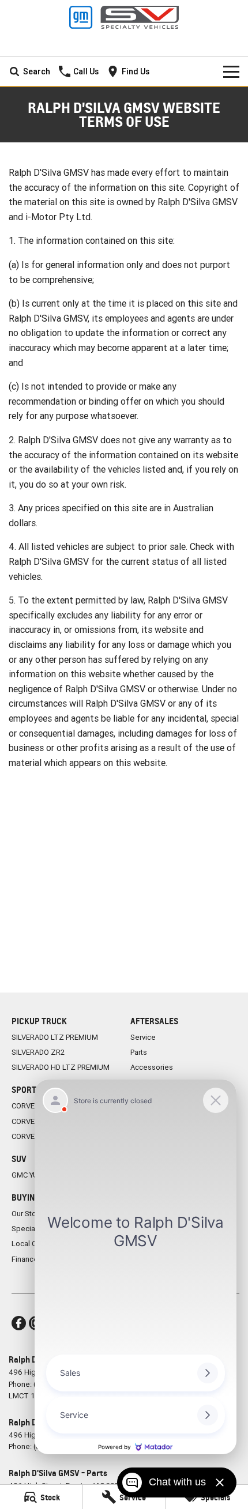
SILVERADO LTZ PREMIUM (55, 1037)
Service (143, 1037)
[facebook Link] (19, 1323)
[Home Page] (124, 17)
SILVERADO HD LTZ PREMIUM (61, 1067)
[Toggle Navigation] (231, 71)
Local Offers (33, 1243)
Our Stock (28, 1213)
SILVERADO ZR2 (38, 1052)
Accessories (151, 1067)
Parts (138, 1052)
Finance (25, 1259)
